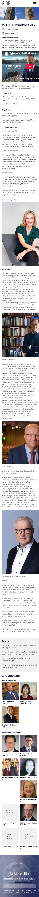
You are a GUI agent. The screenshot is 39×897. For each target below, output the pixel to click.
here (29, 88)
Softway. (32, 892)
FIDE (6, 3)
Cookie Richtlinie (25, 890)
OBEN (20, 863)
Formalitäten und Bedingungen (11, 890)
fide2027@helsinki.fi (22, 881)
